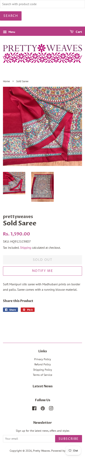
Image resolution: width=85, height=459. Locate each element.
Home (6, 81)
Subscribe (69, 439)
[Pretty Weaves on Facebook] (34, 409)
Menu (11, 32)
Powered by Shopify (63, 450)
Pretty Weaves (41, 450)
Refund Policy (42, 364)
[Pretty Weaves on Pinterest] (43, 409)
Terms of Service (42, 375)
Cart (78, 32)
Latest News (43, 386)
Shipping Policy (42, 369)
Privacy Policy (42, 359)
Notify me (42, 271)
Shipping (25, 247)
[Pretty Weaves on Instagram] (51, 409)
